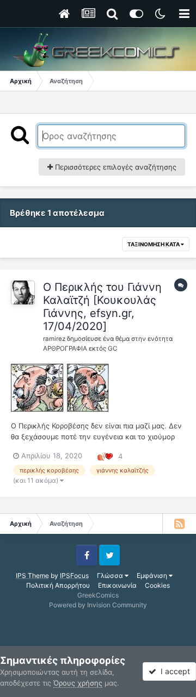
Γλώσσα (111, 575)
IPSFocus (74, 575)
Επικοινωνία (117, 585)
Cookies (157, 585)
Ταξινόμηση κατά (154, 244)
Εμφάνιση (153, 575)
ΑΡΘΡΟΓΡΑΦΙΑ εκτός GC (80, 348)
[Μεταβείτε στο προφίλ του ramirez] (23, 292)
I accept (173, 671)
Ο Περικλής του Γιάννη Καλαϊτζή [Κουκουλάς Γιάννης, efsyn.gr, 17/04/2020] (102, 307)
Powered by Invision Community (98, 605)
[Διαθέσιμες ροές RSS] (179, 523)
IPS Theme (32, 575)
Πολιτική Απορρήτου (58, 585)
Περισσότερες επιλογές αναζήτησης (114, 167)
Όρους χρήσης (77, 683)
